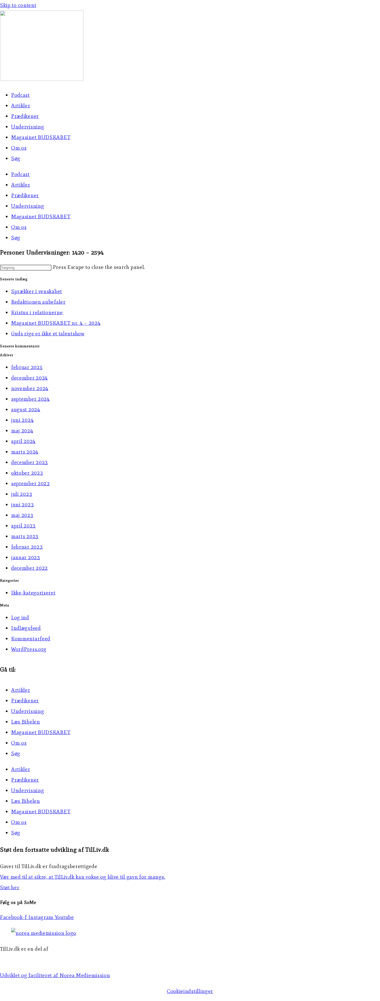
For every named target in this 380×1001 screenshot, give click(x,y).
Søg (15, 158)
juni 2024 (22, 420)
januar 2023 (25, 557)
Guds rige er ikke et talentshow (48, 333)
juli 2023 (21, 494)
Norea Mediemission (25, 959)
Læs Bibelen (25, 721)
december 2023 (29, 462)
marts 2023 (24, 536)
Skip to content (18, 5)
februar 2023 (27, 547)
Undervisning (27, 126)
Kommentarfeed (30, 638)
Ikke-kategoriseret (33, 592)
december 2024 (29, 378)
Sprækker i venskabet (36, 291)
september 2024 (30, 399)
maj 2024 (22, 430)
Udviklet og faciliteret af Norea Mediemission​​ (55, 975)
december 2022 (29, 568)
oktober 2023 (27, 473)
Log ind (20, 617)
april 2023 (23, 525)
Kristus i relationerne (37, 312)
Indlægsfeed (26, 628)
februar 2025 (27, 367)
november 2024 (29, 388)
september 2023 (30, 483)
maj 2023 (22, 515)
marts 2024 (24, 452)
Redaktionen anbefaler (38, 302)
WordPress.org (28, 649)
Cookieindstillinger (190, 991)
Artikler (20, 105)
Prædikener (25, 116)
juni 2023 (22, 504)
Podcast (20, 95)
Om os (19, 148)
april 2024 (23, 441)
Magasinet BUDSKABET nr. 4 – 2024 (55, 323)
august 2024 (25, 409)
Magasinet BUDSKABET (40, 137)
